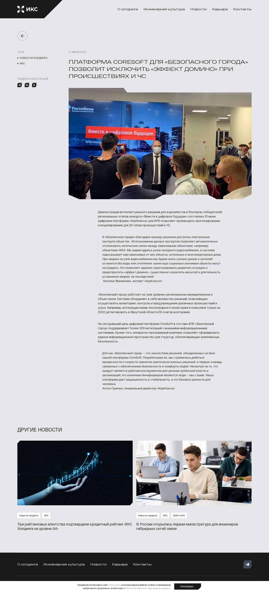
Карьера (220, 9)
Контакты (242, 9)
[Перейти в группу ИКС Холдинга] (247, 564)
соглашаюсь (115, 585)
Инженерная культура (164, 9)
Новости (198, 9)
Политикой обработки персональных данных (147, 588)
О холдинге (127, 9)
